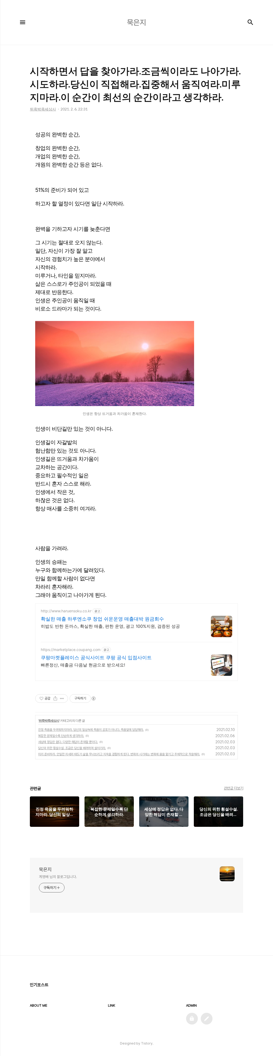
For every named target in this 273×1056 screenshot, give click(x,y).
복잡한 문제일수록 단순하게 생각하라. (61, 736)
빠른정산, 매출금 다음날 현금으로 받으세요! (83, 665)
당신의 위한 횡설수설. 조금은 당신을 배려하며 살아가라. (72, 748)
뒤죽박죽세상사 (49, 720)
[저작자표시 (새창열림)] (93, 698)
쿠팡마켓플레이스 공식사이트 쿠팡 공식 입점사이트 (96, 657)
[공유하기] (55, 698)
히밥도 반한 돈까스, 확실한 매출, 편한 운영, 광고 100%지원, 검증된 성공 (110, 626)
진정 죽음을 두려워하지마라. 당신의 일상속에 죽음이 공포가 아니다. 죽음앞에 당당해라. (91, 730)
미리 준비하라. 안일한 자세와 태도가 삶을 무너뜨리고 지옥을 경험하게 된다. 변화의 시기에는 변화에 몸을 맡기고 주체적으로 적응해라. (119, 754)
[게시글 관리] (62, 698)
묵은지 (45, 869)
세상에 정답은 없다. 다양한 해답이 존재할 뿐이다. (68, 742)
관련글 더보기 (233, 788)
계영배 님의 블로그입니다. (58, 877)
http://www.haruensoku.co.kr (66, 611)
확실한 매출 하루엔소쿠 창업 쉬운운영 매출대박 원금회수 (102, 619)
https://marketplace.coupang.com (71, 649)
